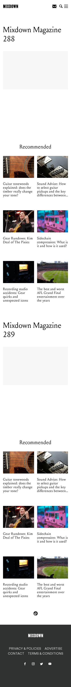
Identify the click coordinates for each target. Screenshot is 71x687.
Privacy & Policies (25, 648)
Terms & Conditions (45, 653)
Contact (16, 653)
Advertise (53, 648)
